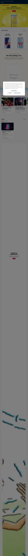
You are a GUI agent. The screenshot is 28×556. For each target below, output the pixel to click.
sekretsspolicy (7, 88)
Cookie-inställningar (14, 90)
